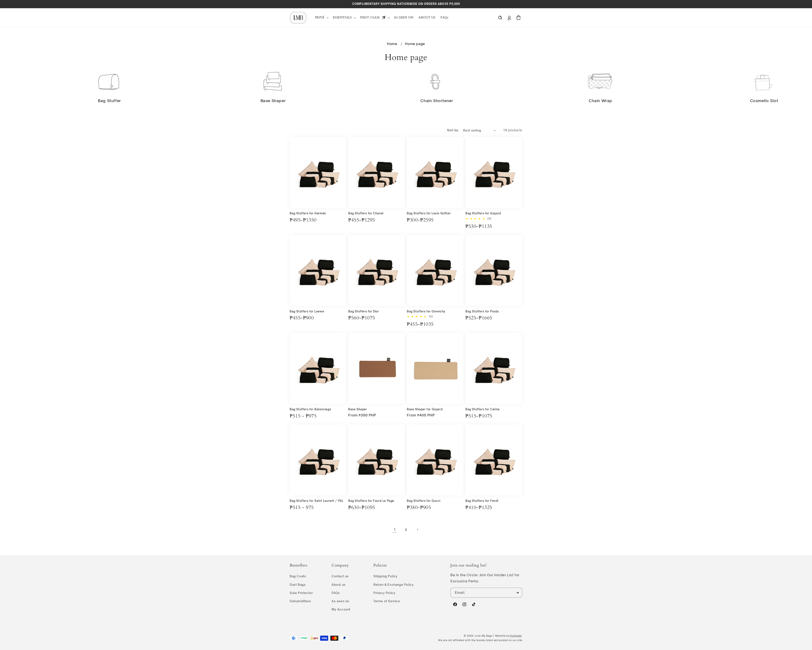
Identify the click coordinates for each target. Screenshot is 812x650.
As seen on (340, 601)
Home (392, 44)
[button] (321, 17)
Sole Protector (301, 593)
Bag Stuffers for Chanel (366, 213)
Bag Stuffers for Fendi (481, 500)
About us (339, 584)
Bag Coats (298, 576)
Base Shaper (357, 409)
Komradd (515, 635)
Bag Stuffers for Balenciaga (310, 409)
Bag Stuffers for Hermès (308, 213)
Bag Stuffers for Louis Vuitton (429, 213)
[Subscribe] (517, 593)
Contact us (340, 576)
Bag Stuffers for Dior (363, 311)
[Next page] (417, 529)
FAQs (336, 593)
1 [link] (395, 529)
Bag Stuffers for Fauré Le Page (371, 500)
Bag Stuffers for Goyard (483, 213)
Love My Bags (483, 635)
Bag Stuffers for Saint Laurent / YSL (316, 500)
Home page (415, 44)
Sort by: (453, 130)
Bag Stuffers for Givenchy (426, 311)
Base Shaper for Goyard (424, 409)
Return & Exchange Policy (393, 584)
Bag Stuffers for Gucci (423, 500)
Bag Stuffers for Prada (482, 311)
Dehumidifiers (300, 601)
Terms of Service (386, 601)
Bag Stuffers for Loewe (307, 311)
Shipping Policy (385, 576)
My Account (341, 609)
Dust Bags (298, 584)
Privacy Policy (384, 593)
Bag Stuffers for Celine (482, 409)
